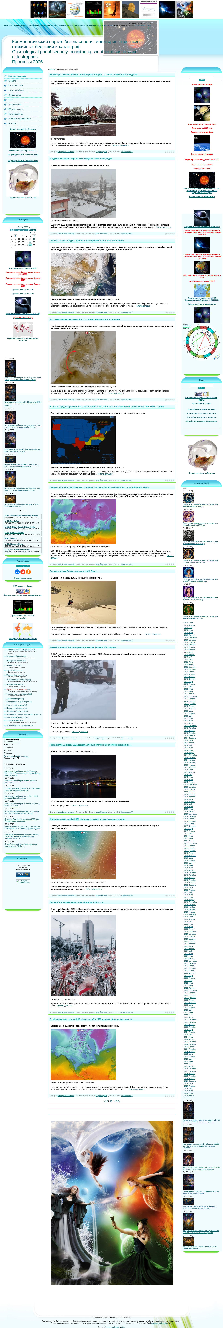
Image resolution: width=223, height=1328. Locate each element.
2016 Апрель (189, 802)
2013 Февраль (190, 708)
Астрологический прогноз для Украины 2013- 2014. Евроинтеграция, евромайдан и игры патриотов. (22, 773)
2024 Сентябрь (190, 1042)
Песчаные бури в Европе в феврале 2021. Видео (73, 571)
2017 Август (189, 841)
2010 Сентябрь (190, 637)
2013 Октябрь (190, 728)
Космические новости (15, 717)
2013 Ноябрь (189, 731)
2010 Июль (188, 633)
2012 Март (188, 682)
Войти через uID (23, 566)
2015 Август (189, 782)
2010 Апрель (189, 625)
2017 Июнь (188, 836)
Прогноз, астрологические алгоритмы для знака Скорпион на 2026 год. (200, 580)
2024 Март (188, 1030)
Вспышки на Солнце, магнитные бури (22, 714)
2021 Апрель (189, 949)
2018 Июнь (188, 865)
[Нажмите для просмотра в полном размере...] (83, 135)
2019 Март (188, 887)
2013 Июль (188, 721)
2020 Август (189, 929)
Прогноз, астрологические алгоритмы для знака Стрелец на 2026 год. (200, 561)
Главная (51, 69)
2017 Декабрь (190, 851)
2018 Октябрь (190, 875)
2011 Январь (189, 647)
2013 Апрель (189, 713)
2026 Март (188, 1083)
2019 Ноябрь (189, 907)
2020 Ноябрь (189, 936)
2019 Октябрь (190, 905)
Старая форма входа (23, 578)
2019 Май (188, 892)
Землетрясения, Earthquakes (18, 650)
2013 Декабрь (190, 733)
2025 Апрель (189, 1056)
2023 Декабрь (190, 1027)
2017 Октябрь (190, 846)
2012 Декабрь (190, 704)
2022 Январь (189, 971)
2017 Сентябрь (190, 843)
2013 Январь (189, 706)
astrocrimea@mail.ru (159, 1323)
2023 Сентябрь (190, 1020)
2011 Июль (188, 662)
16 (34, 239)
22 (30, 242)
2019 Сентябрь (190, 902)
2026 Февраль (190, 1081)
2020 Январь (189, 912)
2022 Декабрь (190, 998)
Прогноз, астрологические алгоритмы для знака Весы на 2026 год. (200, 599)
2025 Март (188, 1054)
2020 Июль (188, 927)
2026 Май (188, 1088)
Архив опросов (21, 756)
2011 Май (188, 657)
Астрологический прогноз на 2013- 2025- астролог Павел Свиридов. (21, 797)
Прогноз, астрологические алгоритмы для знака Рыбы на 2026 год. (200, 505)
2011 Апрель (189, 655)
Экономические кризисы (16, 680)
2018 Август (189, 870)
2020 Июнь (188, 924)
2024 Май (188, 1034)
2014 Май (188, 745)
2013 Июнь (188, 718)
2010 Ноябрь (189, 642)
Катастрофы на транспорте (17, 702)
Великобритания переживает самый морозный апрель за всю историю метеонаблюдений (93, 75)
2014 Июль (188, 750)
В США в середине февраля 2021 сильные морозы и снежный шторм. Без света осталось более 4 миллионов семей (107, 406)
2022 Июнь (188, 983)
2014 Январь (189, 735)
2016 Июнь (188, 807)
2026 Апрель (189, 1086)
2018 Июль (188, 868)
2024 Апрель (189, 1032)
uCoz (123, 1327)
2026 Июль (188, 1093)
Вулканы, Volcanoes (14, 656)
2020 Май (188, 922)
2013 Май (188, 716)
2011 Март (188, 652)
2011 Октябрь (190, 669)
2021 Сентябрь (190, 961)
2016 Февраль (190, 797)
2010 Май (188, 628)
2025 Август (189, 1066)
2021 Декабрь (190, 968)
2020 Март (188, 917)
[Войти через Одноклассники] (28, 571)
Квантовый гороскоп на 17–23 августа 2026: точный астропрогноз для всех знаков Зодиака (23, 404)
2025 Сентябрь (190, 1069)
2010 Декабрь (190, 645)
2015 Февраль (190, 767)
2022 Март (188, 976)
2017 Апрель (189, 831)
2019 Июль (188, 897)
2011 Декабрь (189, 674)
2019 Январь (189, 882)
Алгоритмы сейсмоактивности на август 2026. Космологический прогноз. (21, 465)
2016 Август (189, 811)
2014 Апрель (189, 743)
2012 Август (189, 694)
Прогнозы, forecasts (14, 708)
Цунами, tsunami (13, 684)
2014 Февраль (190, 738)
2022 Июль (188, 985)
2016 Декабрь (190, 821)
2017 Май (188, 833)
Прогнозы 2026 (27, 61)
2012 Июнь (188, 689)
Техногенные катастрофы (17, 694)
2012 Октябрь (190, 699)
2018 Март (188, 858)
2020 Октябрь (190, 934)
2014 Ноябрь (189, 760)
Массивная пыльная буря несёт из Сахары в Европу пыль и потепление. (85, 319)
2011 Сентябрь (190, 667)
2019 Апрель (189, 890)
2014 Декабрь (190, 762)
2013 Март (188, 711)
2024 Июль (188, 1037)
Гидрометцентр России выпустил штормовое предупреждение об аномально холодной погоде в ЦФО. (99, 487)
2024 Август (189, 1039)
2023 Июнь (188, 1012)
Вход (149, 25)
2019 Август (189, 900)
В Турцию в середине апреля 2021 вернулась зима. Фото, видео (81, 159)
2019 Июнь (188, 895)
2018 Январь (189, 853)
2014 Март (188, 740)
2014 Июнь (188, 748)
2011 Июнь (188, 659)
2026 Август (189, 1096)
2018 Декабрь (190, 880)
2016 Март (188, 799)
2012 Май (188, 686)
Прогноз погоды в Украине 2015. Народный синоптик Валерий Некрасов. (22, 789)
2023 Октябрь (190, 1022)
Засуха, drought (12, 670)
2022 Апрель (189, 978)
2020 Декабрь (190, 939)
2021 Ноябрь (189, 966)
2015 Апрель (189, 772)
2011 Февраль (190, 650)
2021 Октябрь (190, 963)
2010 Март (188, 623)
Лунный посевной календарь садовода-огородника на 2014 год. (21, 845)
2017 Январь (189, 824)
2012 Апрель (189, 684)
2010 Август (189, 635)
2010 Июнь (188, 630)
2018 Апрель (189, 860)
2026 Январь (189, 1079)
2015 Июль (188, 780)
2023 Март (188, 1005)
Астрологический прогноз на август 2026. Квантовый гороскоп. (22, 505)
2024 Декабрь (190, 1049)
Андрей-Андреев (101, 152)
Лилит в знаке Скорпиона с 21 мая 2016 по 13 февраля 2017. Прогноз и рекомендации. (23, 828)
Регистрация (140, 25)
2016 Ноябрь (189, 819)
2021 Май (188, 951)
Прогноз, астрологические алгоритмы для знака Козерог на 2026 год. (200, 543)
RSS (149, 27)
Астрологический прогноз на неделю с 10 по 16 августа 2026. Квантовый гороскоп (23, 426)
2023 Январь (189, 1000)
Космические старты (15, 705)
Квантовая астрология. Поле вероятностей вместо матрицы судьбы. (22, 450)
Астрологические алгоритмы (18, 725)
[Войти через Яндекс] (22, 571)
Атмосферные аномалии (16, 689)
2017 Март (188, 829)
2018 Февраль (190, 856)
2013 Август (189, 723)
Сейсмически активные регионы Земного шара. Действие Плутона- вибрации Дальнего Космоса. (22, 836)
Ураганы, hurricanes (14, 675)
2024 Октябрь (190, 1044)
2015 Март (188, 770)
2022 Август (189, 988)
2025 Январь (189, 1052)
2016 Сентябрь (190, 814)
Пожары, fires (11, 666)
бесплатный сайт (112, 1327)
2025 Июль (188, 1064)
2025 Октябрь (190, 1071)
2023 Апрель (189, 1007)
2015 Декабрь (190, 792)
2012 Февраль (190, 679)
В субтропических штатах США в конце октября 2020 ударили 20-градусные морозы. (91, 1019)
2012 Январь (189, 677)
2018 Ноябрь (189, 878)
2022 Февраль (190, 973)
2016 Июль (188, 809)
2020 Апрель (189, 919)
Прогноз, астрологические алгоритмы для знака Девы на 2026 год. (200, 617)
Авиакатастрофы (13, 699)
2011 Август (189, 664)
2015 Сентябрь (190, 784)
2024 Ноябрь (189, 1047)
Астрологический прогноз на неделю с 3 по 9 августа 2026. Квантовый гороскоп (22, 489)
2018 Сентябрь (190, 873)
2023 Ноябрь (189, 1025)
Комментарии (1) (127, 480)
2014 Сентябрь (190, 755)
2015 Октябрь (190, 787)
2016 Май (188, 804)
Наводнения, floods (14, 661)
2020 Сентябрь (190, 931)
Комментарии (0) (127, 152)
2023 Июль (188, 1015)
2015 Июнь (188, 777)
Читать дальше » (121, 145)
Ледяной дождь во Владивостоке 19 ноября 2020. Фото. (77, 902)
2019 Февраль (190, 885)
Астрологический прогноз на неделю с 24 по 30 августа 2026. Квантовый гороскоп (23, 379)
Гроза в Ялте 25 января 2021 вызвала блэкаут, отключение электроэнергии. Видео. (90, 745)
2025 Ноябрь (189, 1074)
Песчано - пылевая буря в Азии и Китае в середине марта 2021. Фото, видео (87, 240)
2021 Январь (189, 941)
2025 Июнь (188, 1061)
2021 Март (188, 946)
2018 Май (188, 863)
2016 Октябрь (190, 816)
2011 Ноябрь (189, 672)
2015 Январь (189, 765)
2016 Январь (189, 794)
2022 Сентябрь (190, 990)
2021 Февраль (190, 944)
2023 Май (188, 1010)
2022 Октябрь (190, 993)
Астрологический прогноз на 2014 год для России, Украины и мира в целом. (22, 812)
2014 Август (189, 753)
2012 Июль (188, 691)
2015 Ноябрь (189, 789)
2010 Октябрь (190, 640)
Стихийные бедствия (15, 711)
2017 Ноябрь (189, 848)
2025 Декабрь (190, 1076)
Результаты (9, 756)
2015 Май (188, 775)
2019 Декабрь (190, 909)
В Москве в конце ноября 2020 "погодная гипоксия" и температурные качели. (87, 819)
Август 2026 (23, 227)
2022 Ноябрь (189, 995)
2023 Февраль (190, 1003)
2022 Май (188, 981)
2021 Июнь (188, 954)
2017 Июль (188, 838)
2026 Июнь (188, 1091)
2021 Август (189, 958)
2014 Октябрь (190, 758)
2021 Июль (188, 956)
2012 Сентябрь (190, 696)
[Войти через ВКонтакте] (17, 571)
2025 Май (188, 1059)
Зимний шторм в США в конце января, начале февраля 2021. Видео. (83, 647)
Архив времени (12, 720)
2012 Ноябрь (189, 701)
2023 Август (189, 1017)
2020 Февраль (190, 914)
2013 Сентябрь (190, 726)
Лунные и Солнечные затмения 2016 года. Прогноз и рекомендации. (22, 820)
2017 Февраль (190, 826)
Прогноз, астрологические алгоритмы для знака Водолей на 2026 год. (200, 524)
